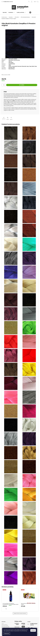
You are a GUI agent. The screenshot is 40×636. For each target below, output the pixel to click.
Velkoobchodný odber (5, 626)
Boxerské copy (25, 66)
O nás (3, 623)
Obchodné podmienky (5, 627)
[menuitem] (5, 12)
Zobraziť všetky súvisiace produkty (20, 613)
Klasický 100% (12, 67)
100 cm (10, 61)
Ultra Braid (11, 62)
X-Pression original (13, 58)
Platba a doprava (4, 624)
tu (26, 630)
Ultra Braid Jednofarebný (14, 60)
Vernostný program (5, 625)
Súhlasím (33, 630)
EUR (35, 1)
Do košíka (21, 84)
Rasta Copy (34, 66)
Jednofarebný (12, 63)
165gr (10, 65)
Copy (30, 66)
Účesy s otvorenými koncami (15, 66)
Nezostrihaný (12, 68)
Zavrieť (8, 114)
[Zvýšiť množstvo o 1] (4, 84)
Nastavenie (6, 633)
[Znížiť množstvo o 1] (4, 85)
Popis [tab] (5, 91)
